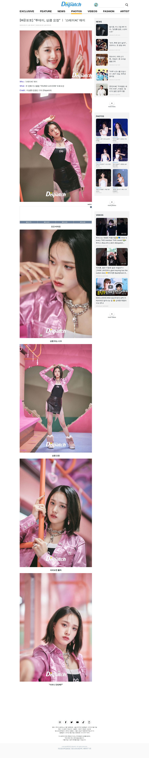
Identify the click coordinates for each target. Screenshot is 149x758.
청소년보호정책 (76, 748)
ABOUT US (87, 748)
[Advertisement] (55, 700)
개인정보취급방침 (64, 748)
